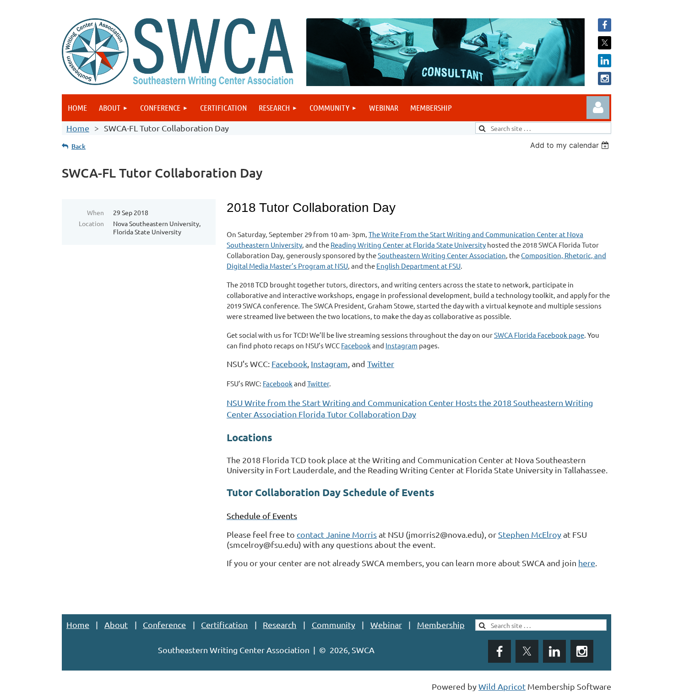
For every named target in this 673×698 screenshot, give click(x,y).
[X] (604, 42)
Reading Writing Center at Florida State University (408, 244)
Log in (597, 107)
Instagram (401, 345)
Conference (164, 624)
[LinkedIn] (604, 60)
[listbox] (570, 145)
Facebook (356, 345)
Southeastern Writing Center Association (442, 255)
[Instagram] (604, 78)
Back (78, 146)
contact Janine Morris (337, 534)
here (586, 563)
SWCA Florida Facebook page (539, 334)
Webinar (386, 624)
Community (333, 624)
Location (91, 223)
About (116, 624)
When (95, 212)
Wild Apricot (502, 686)
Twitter (380, 363)
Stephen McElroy (529, 534)
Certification (224, 624)
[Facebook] (604, 25)
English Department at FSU (418, 265)
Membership (441, 624)
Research (279, 624)
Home (77, 128)
